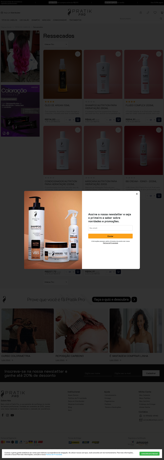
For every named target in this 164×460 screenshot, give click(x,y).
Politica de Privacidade (110, 243)
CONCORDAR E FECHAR (149, 454)
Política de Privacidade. (54, 454)
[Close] (137, 194)
